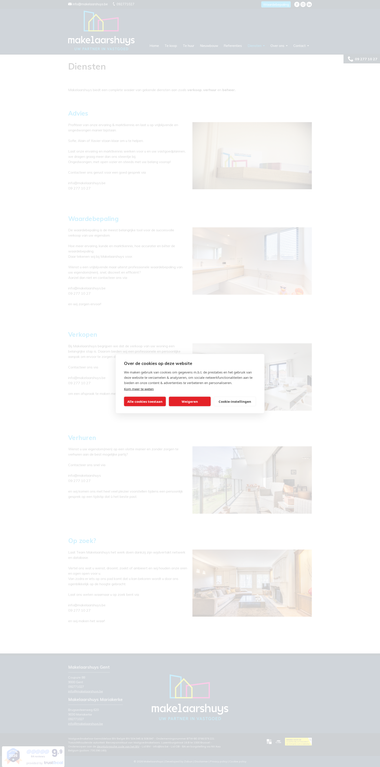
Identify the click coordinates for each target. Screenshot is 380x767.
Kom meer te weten (139, 388)
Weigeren (190, 401)
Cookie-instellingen (235, 401)
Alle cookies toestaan (145, 401)
